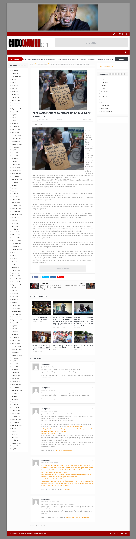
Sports (103, 103)
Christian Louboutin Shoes (50, 477)
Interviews (104, 94)
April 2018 (15, 229)
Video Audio (104, 108)
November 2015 (16, 314)
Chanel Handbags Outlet (65, 481)
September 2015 (17, 320)
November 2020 (16, 138)
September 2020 (17, 144)
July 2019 (14, 185)
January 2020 (16, 167)
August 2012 (15, 428)
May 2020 (15, 156)
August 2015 (15, 323)
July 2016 (14, 290)
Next (81, 283)
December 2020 (16, 135)
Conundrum (104, 82)
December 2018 (16, 206)
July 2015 (14, 326)
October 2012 (16, 422)
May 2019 (15, 191)
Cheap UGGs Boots (86, 474)
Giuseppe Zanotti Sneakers (68, 477)
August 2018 (15, 217)
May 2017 (15, 261)
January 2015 (16, 343)
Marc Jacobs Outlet (57, 474)
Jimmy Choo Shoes (67, 483)
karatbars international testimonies (77, 517)
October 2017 (16, 246)
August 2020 (15, 147)
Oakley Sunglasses (47, 429)
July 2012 (14, 431)
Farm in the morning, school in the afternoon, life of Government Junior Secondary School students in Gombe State (62, 321)
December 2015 (16, 311)
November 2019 (16, 173)
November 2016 (16, 279)
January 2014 (16, 378)
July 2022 (14, 82)
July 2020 (14, 150)
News (102, 100)
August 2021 (15, 112)
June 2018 (15, 223)
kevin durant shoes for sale (60, 485)
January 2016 (16, 308)
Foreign (103, 88)
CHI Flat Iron (62, 472)
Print (85, 120)
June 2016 (15, 293)
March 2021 (15, 126)
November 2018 (16, 208)
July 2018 (14, 220)
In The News (104, 91)
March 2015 (15, 337)
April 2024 (15, 71)
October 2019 (16, 176)
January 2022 (16, 100)
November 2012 (16, 419)
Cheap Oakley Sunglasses (75, 426)
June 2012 (15, 434)
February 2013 (16, 411)
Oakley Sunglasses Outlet (64, 450)
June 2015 (15, 329)
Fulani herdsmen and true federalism (83, 346)
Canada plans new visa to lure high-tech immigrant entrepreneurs (50, 287)
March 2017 (15, 267)
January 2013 (16, 414)
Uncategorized (69, 120)
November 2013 (16, 384)
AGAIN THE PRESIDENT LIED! (75, 285)
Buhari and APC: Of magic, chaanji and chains (62, 346)
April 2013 (15, 405)
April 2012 (15, 440)
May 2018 (15, 226)
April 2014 (15, 370)
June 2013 (15, 399)
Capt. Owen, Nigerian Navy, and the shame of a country (100, 59)
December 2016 (16, 276)
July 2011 (14, 449)
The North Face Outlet (62, 468)
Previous (45, 283)
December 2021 (16, 103)
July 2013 (14, 396)
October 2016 (16, 282)
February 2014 (16, 375)
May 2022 (15, 88)
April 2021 (15, 123)
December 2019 (16, 170)
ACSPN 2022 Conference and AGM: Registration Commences (61, 59)
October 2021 (16, 106)
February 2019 (16, 200)
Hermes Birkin (88, 481)
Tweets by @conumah (106, 66)
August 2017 (15, 252)
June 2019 (15, 188)
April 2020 (15, 159)
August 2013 (15, 393)
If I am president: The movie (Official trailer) (41, 318)
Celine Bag (66, 489)
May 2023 (15, 74)
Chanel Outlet (60, 479)
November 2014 (16, 349)
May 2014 (15, 367)
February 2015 (16, 340)
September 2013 (17, 390)
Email (91, 120)
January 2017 (16, 273)
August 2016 (15, 288)
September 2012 (17, 425)
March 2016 (15, 302)
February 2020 (16, 164)
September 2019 (17, 179)
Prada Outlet (55, 465)
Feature (103, 85)
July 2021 (14, 115)
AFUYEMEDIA (42, 533)
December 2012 (16, 417)
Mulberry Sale (46, 474)
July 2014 (14, 361)
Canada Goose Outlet (86, 470)
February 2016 (16, 305)
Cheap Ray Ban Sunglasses (58, 431)
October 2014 (16, 352)
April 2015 (15, 334)
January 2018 (16, 238)
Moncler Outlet (79, 483)
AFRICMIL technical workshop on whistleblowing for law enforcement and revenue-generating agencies (83, 321)
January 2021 (16, 132)
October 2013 (16, 387)
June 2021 (15, 118)
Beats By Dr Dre (58, 470)
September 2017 (17, 249)
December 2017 (16, 241)
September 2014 (17, 355)
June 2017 (15, 258)
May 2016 (15, 296)
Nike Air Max (45, 465)
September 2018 (17, 214)
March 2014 (15, 373)
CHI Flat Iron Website (48, 481)
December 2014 (16, 346)
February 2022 (16, 97)
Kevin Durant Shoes (71, 470)
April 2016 (15, 299)
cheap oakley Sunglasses (79, 429)
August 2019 (15, 182)
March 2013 (15, 408)
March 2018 (15, 232)
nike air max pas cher (79, 468)
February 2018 (16, 235)
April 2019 (15, 194)
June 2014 (15, 364)
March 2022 (15, 94)
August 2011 (15, 446)
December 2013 (16, 381)
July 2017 (14, 255)
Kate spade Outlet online (49, 472)
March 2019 (15, 197)
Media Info (104, 97)
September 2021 (17, 109)
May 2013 (15, 402)
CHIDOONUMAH (43, 120)
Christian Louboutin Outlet (79, 465)
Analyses (103, 79)
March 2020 (15, 162)
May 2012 (15, 437)
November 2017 (16, 244)
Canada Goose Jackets (72, 474)
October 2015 (16, 317)
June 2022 (15, 85)
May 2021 (15, 120)
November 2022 (16, 77)
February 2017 (16, 270)
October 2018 (16, 211)
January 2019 (16, 203)
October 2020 (16, 141)
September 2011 (17, 443)
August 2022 (15, 79)
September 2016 (17, 285)
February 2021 (16, 129)
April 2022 (15, 91)
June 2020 (15, 153)
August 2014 (15, 358)
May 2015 (15, 331)
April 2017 (15, 264)
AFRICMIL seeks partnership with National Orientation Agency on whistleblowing (41, 347)
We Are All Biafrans (106, 111)
